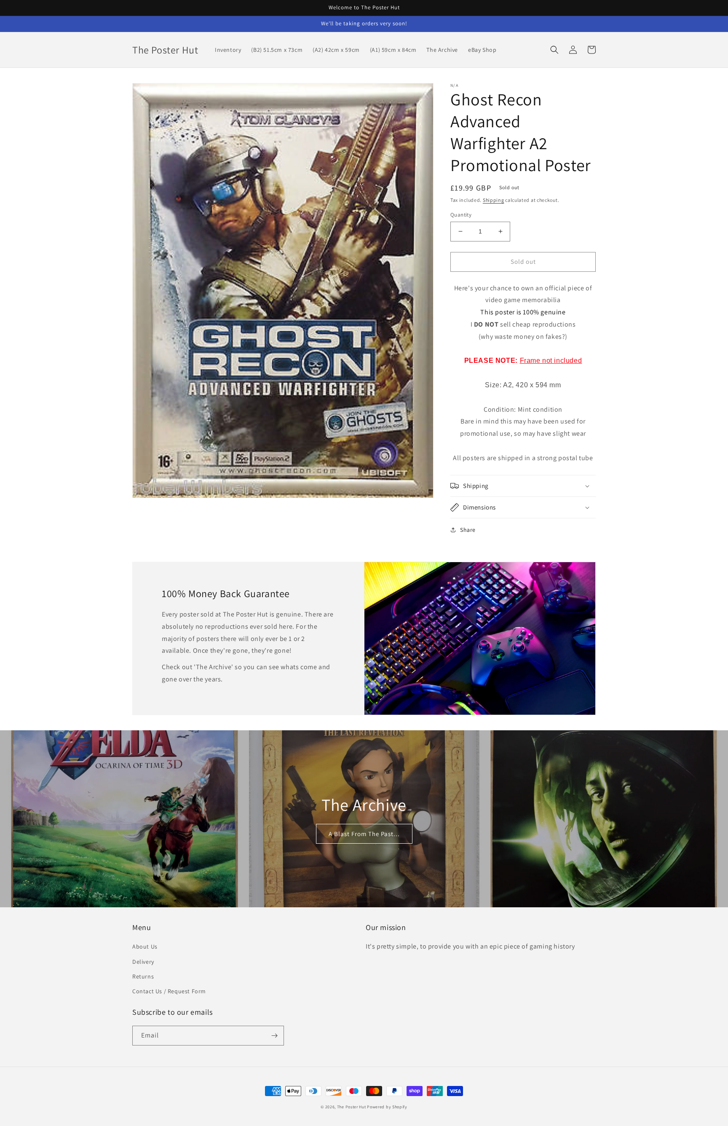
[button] (554, 49)
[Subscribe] (274, 1036)
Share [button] (468, 530)
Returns (143, 976)
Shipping (493, 200)
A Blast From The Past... (364, 834)
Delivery (143, 961)
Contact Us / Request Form (169, 991)
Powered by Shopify (387, 1107)
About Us (145, 946)
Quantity (460, 214)
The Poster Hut (351, 1107)
